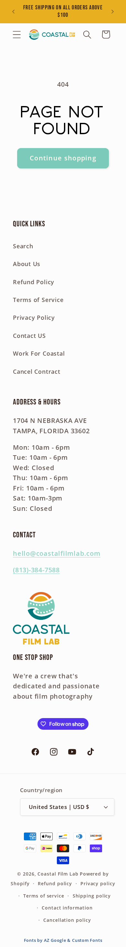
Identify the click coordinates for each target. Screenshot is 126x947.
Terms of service (43, 896)
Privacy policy (97, 883)
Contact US (29, 335)
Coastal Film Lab (58, 874)
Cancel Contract (36, 371)
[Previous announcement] (13, 12)
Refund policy (55, 883)
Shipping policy (92, 896)
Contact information (67, 908)
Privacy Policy (34, 317)
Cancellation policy (67, 920)
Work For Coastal (39, 353)
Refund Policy (33, 282)
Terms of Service (38, 300)
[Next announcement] (113, 12)
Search (23, 246)
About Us (26, 264)
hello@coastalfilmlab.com (56, 553)
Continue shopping (63, 158)
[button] (16, 34)
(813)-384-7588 (36, 569)
